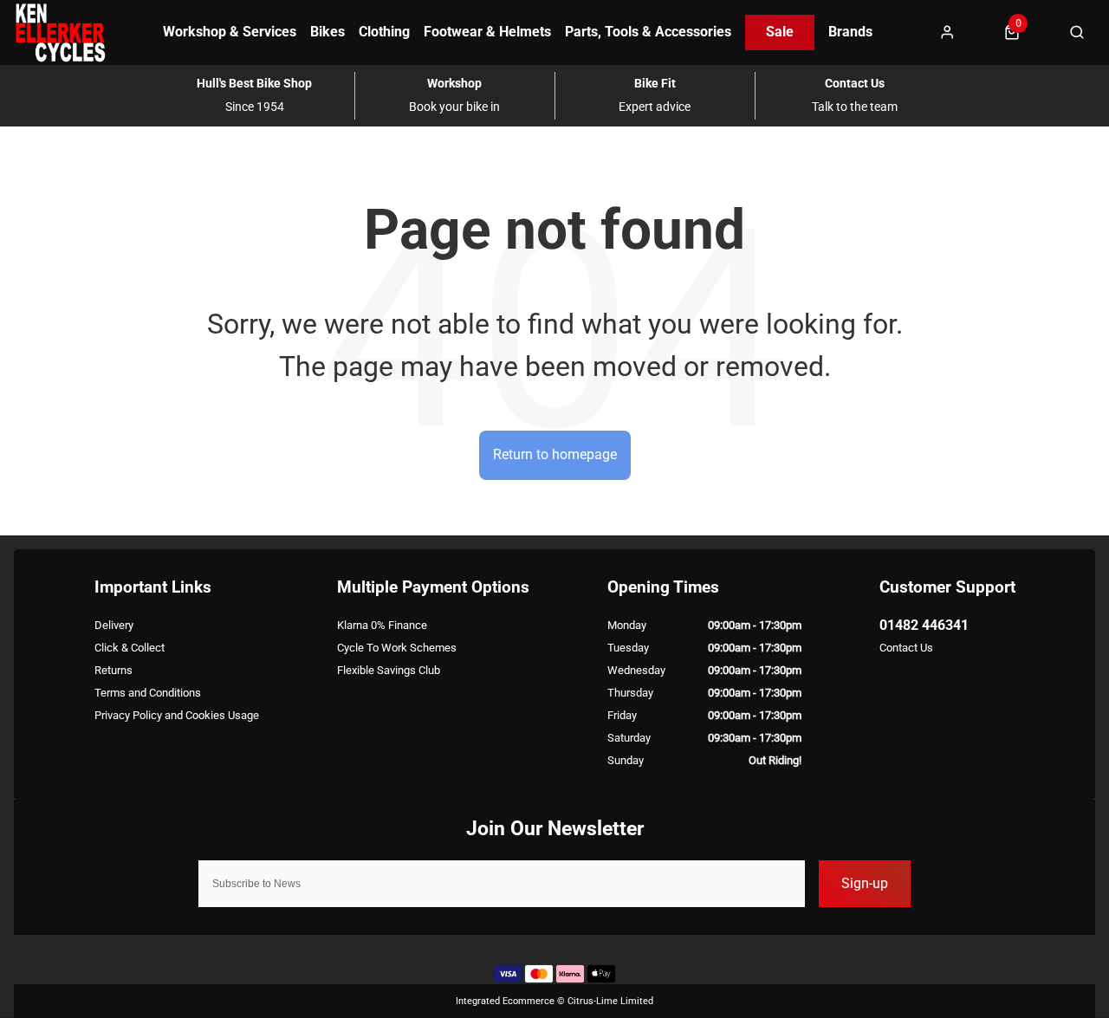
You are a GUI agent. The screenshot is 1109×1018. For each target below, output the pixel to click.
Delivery (113, 625)
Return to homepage (555, 454)
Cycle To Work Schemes (397, 647)
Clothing (384, 31)
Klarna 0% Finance (382, 625)
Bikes (327, 31)
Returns (113, 670)
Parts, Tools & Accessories (648, 31)
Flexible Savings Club (388, 670)
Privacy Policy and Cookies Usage (176, 715)
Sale (780, 31)
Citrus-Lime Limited (610, 1001)
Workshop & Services (229, 31)
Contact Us (906, 647)
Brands (850, 31)
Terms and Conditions (147, 692)
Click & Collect (129, 647)
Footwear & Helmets (487, 31)
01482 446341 (924, 625)
